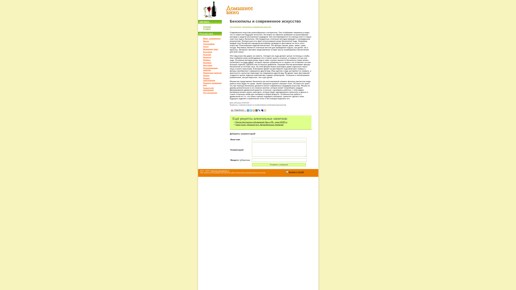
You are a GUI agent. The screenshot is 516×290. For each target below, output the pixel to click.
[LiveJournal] (259, 110)
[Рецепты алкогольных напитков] (225, 19)
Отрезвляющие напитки (210, 69)
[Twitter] (251, 110)
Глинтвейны (209, 44)
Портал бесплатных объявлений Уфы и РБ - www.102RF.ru (261, 122)
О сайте (207, 29)
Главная (207, 27)
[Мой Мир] (256, 110)
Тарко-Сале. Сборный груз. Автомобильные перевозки (259, 125)
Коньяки (207, 55)
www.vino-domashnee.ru (220, 171)
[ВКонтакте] (248, 110)
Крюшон (207, 57)
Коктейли (207, 52)
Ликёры (207, 60)
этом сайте (248, 62)
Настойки (207, 65)
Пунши (206, 76)
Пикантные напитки (212, 73)
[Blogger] (265, 110)
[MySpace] (262, 110)
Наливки (207, 63)
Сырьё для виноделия (208, 89)
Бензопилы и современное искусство (257, 27)
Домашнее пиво (210, 49)
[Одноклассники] (253, 110)
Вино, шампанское (212, 38)
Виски (206, 41)
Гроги (206, 47)
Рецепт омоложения (209, 79)
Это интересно (210, 93)
